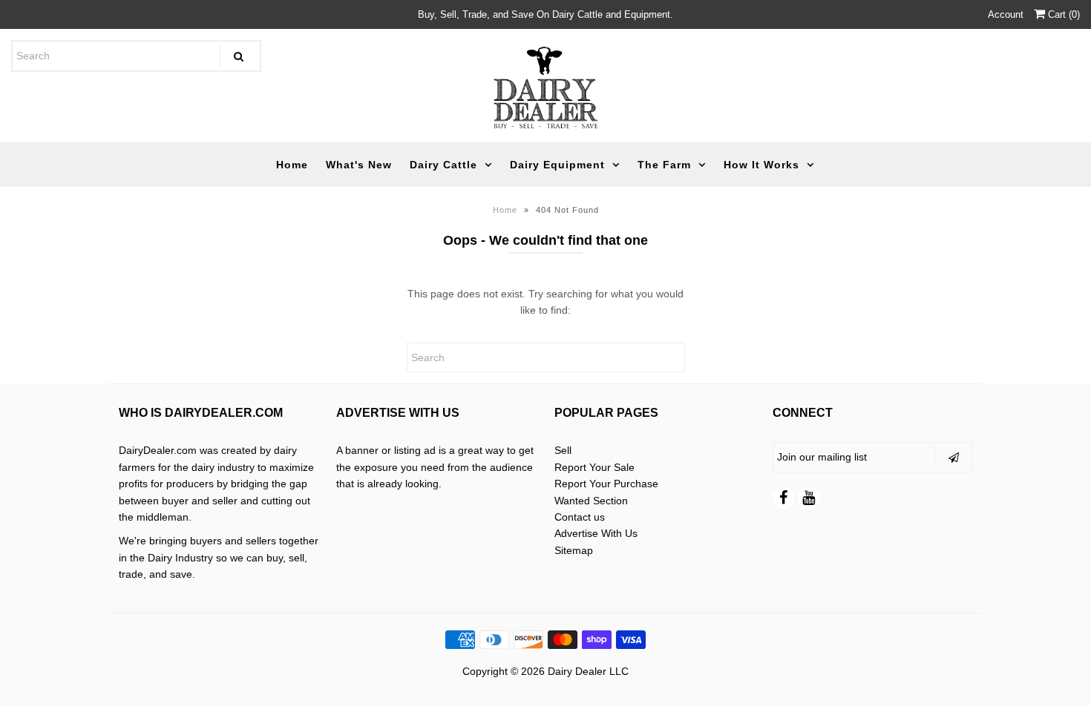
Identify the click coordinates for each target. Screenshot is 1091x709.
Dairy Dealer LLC (588, 671)
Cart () (1062, 14)
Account (1005, 14)
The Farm (664, 165)
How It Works (761, 165)
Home (292, 165)
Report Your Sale (594, 467)
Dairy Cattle (443, 165)
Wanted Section (591, 501)
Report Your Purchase (606, 483)
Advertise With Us (596, 533)
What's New (359, 165)
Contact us (579, 517)
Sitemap (573, 550)
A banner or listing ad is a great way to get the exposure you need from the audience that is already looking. (435, 466)
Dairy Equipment (557, 165)
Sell (562, 450)
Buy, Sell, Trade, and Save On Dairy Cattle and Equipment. (545, 14)
